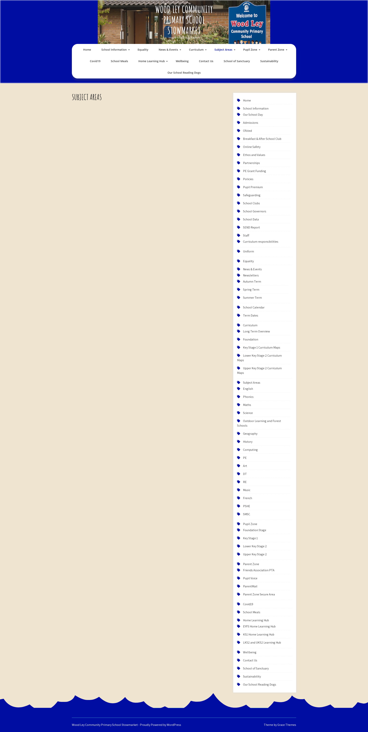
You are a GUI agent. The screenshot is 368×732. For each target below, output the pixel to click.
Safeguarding (251, 195)
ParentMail (250, 586)
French (247, 498)
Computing (250, 450)
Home (87, 49)
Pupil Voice (250, 578)
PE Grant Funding (254, 171)
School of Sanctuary (237, 61)
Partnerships (251, 163)
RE (245, 482)
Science (248, 413)
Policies (248, 179)
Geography (250, 434)
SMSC (246, 514)
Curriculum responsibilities (260, 242)
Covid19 (95, 61)
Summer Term (252, 298)
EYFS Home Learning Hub (259, 626)
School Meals (119, 61)
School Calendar (253, 307)
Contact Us (206, 61)
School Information (114, 49)
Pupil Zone (250, 49)
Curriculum (196, 49)
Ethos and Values (254, 155)
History (247, 442)
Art (245, 466)
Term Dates (250, 315)
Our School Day (253, 115)
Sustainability (269, 61)
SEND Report (251, 227)
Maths (247, 405)
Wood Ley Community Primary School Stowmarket (184, 19)
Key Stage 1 (250, 538)
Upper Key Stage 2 (255, 554)
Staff (246, 235)
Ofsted (247, 131)
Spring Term (251, 290)
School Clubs (251, 203)
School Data (251, 219)
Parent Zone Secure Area (259, 594)
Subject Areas (223, 49)
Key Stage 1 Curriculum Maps (261, 347)
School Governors (254, 211)
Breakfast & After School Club (262, 139)
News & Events (168, 49)
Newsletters (251, 275)
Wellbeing (182, 61)
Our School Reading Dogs (184, 72)
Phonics (248, 397)
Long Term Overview (256, 331)
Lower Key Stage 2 (255, 546)
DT (245, 474)
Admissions (250, 123)
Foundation (250, 339)
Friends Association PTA (258, 570)
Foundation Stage (254, 530)
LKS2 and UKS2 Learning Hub (262, 642)
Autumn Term (252, 281)
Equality (143, 49)
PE (245, 458)
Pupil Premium (253, 187)
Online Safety (251, 147)
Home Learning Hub (151, 61)
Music (246, 490)
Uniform (248, 251)
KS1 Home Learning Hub (258, 634)
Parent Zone (276, 49)
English (248, 389)
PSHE (246, 506)
